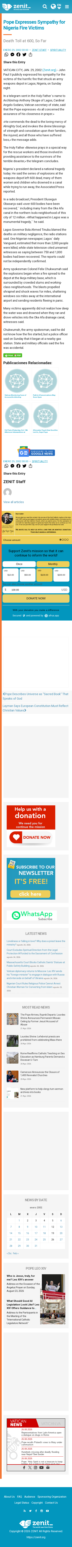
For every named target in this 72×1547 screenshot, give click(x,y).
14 (11, 1233)
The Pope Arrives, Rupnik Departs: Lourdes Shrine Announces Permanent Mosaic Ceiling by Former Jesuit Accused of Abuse (42, 1019)
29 (19, 1246)
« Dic (9, 1253)
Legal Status (21, 1502)
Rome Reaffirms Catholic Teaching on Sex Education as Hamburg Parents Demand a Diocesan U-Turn (42, 1056)
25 (44, 1239)
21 (11, 1239)
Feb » (16, 1253)
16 (27, 1233)
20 (61, 1233)
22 (19, 1239)
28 (11, 1246)
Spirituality (58, 50)
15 (19, 1233)
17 (36, 1233)
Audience (29, 1496)
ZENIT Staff (39, 50)
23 (27, 1239)
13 (61, 1227)
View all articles (13, 502)
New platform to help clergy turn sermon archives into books (41, 1091)
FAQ (19, 1496)
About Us (9, 1496)
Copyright (37, 1502)
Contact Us (51, 1502)
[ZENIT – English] (20, 7)
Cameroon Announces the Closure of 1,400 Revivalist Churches (40, 1074)
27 (61, 1239)
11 (44, 1227)
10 (36, 1227)
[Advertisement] (36, 665)
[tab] (21, 1423)
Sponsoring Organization (52, 1496)
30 (27, 1246)
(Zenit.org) (49, 70)
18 (44, 1233)
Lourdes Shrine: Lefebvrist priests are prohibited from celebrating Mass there (41, 1038)
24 (36, 1239)
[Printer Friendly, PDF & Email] (12, 355)
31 (36, 1246)
